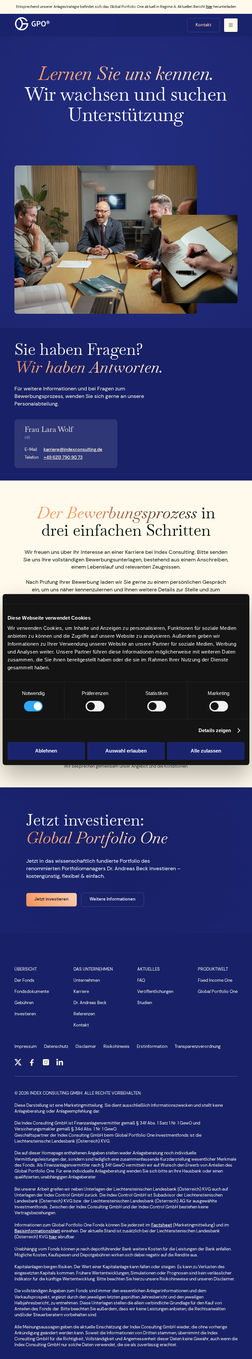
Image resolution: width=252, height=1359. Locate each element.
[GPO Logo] (64, 25)
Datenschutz (56, 1046)
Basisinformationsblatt (37, 1231)
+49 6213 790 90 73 (63, 457)
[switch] (95, 706)
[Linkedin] (59, 1061)
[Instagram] (46, 1061)
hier (209, 6)
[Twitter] (18, 1061)
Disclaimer (85, 1046)
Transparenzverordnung (197, 1046)
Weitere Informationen (113, 899)
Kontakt (203, 25)
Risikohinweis (116, 1046)
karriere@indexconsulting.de (73, 449)
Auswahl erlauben (126, 751)
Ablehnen (46, 751)
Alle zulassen (206, 751)
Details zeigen (215, 730)
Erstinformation (152, 1046)
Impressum (25, 1046)
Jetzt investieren (51, 899)
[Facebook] (31, 1061)
